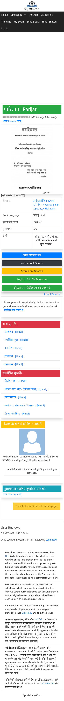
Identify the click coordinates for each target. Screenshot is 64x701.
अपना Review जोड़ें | (12, 121)
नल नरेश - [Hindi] (13, 348)
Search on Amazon (32, 271)
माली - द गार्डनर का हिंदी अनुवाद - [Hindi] (25, 406)
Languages (16, 15)
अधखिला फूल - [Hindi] (16, 340)
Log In (4, 29)
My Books (19, 22)
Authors (34, 15)
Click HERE (27, 613)
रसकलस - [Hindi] (14, 332)
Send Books (33, 22)
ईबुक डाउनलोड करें (32, 255)
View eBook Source (32, 263)
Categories (47, 15)
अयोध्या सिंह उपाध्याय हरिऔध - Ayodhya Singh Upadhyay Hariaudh (46, 205)
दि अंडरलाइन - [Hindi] (15, 381)
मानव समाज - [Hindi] (15, 397)
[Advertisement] (32, 66)
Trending (6, 22)
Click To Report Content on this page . (37, 506)
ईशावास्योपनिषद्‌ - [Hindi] (17, 414)
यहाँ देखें (38, 620)
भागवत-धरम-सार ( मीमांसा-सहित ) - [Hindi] (26, 389)
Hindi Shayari (49, 22)
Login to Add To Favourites (32, 280)
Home (4, 15)
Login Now (51, 540)
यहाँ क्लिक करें (47, 684)
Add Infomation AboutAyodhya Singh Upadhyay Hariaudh (32, 471)
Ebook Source (52, 294)
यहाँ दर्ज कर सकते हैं (13, 310)
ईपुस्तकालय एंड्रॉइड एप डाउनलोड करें (32, 288)
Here (7, 556)
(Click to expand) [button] (12, 494)
